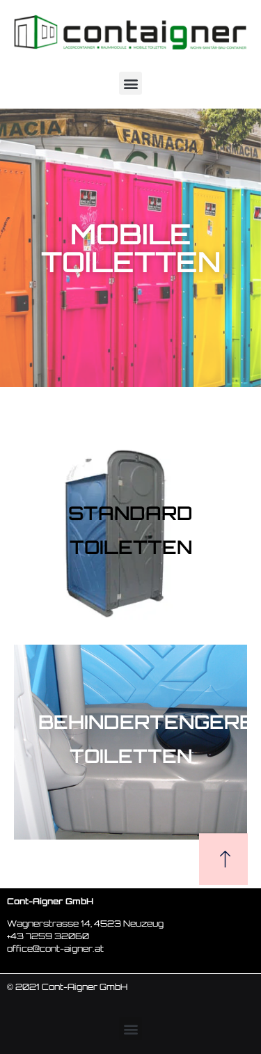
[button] (130, 83)
